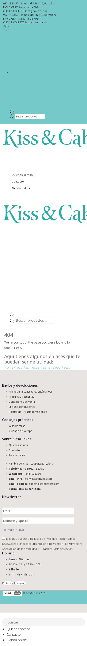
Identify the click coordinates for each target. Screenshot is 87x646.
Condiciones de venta (22, 402)
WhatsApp (6, 26)
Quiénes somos (22, 175)
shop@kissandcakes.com (44, 484)
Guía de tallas (17, 426)
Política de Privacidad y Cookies (28, 412)
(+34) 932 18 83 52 (33, 468)
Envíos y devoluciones (22, 407)
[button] (2, 615)
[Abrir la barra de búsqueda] (12, 111)
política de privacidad (43, 539)
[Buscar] (82, 623)
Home (9, 367)
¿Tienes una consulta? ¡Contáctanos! (30, 391)
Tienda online (21, 188)
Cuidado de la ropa (20, 431)
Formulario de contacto (25, 489)
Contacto (18, 181)
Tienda (51, 367)
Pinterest (8, 583)
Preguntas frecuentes (30, 367)
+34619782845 (33, 474)
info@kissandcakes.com (38, 479)
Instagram (20, 583)
